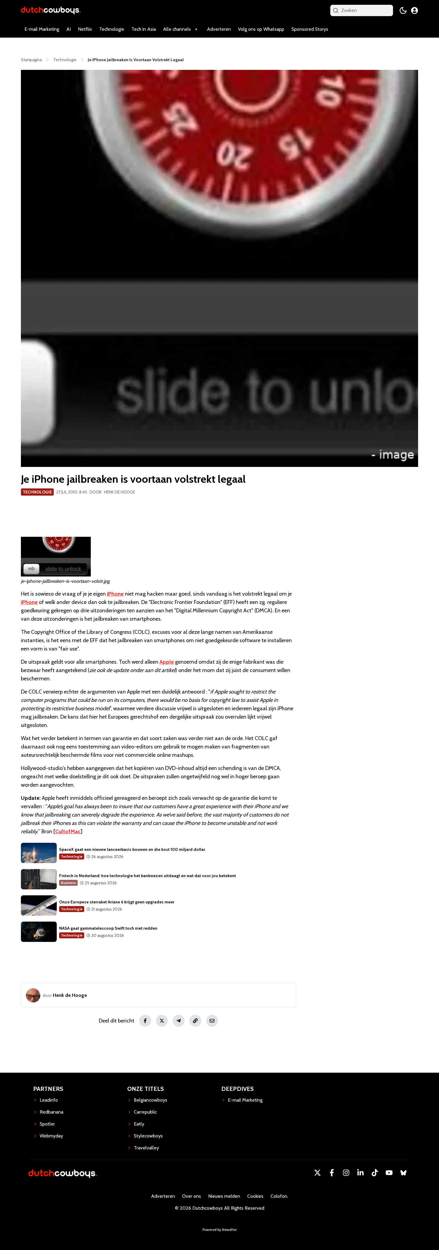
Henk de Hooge (119, 492)
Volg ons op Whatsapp (261, 29)
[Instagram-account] (346, 1172)
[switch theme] (403, 10)
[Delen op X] (162, 1021)
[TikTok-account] (374, 1172)
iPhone (115, 594)
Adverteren (219, 29)
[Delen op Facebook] (145, 1021)
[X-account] (317, 1172)
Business (68, 882)
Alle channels (177, 29)
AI (68, 29)
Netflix (85, 29)
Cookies (255, 1196)
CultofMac (68, 831)
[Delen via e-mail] (212, 1021)
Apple (166, 662)
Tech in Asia (143, 29)
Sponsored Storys (309, 29)
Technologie (111, 29)
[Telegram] (179, 1021)
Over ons (191, 1196)
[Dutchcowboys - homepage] (51, 10)
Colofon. (279, 1196)
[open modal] (414, 10)
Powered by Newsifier (219, 1229)
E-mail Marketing (41, 29)
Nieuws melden (224, 1196)
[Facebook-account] (331, 1172)
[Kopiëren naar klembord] (195, 1021)
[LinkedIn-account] (360, 1172)
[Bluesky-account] (403, 1172)
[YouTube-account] (389, 1172)
